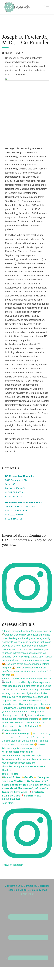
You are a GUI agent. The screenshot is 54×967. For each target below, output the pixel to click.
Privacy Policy (27, 894)
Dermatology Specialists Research (17, 7)
